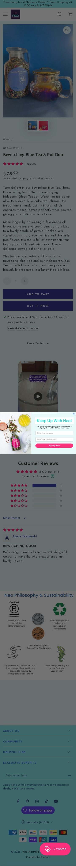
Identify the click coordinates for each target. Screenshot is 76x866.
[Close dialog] (74, 414)
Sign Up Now (54, 445)
